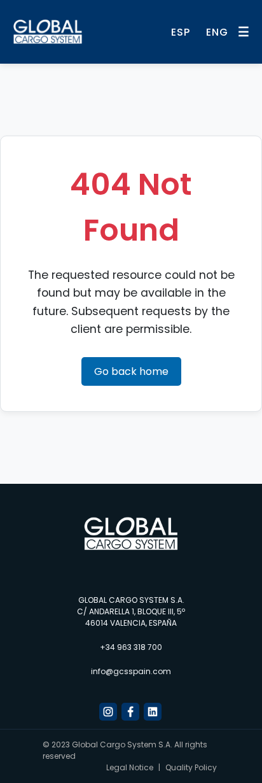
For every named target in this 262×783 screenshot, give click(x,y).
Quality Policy (191, 767)
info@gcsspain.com (131, 671)
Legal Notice (129, 767)
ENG (217, 32)
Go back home (131, 371)
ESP (180, 32)
